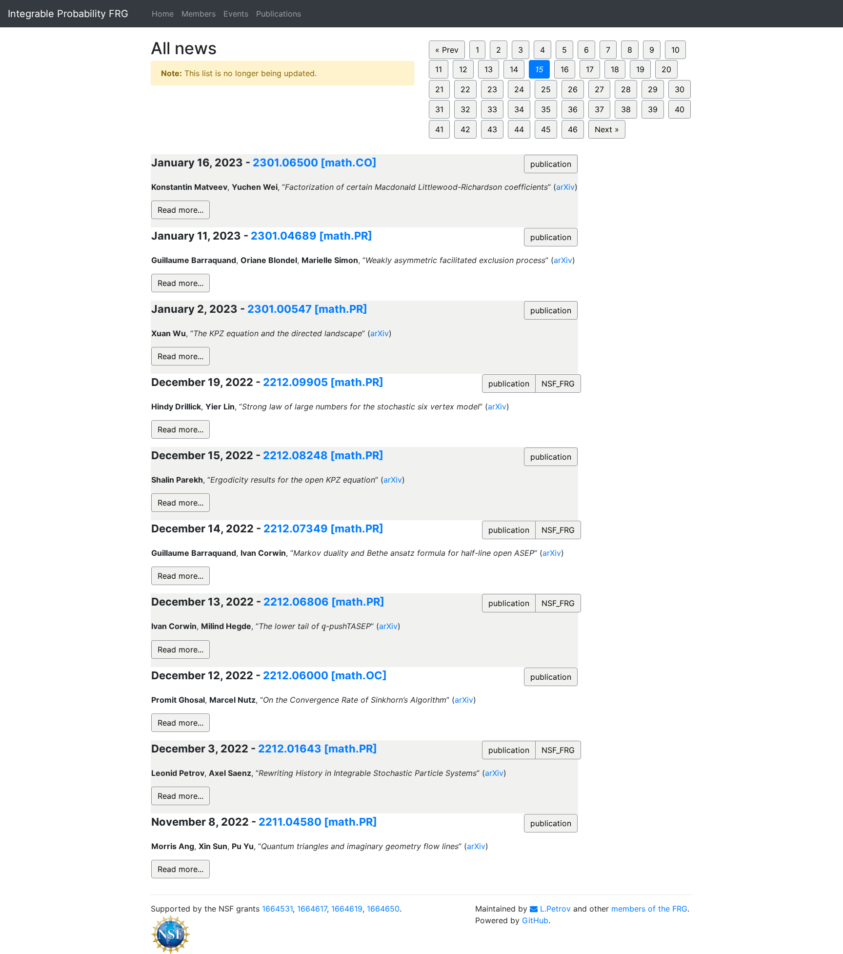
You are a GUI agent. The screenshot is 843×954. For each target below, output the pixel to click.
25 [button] (546, 89)
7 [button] (608, 50)
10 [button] (675, 50)
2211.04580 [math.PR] (318, 821)
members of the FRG (649, 908)
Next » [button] (607, 129)
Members (198, 14)
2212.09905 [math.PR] (323, 382)
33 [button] (492, 109)
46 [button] (573, 129)
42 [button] (465, 129)
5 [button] (564, 50)
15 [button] (539, 69)
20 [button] (666, 69)
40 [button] (679, 109)
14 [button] (514, 69)
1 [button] (477, 50)
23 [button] (492, 89)
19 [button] (640, 69)
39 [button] (653, 109)
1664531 (277, 908)
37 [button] (599, 109)
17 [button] (590, 69)
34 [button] (519, 109)
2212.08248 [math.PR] (323, 455)
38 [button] (626, 109)
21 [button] (439, 89)
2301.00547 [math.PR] (307, 309)
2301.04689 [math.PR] (311, 235)
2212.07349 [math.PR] (323, 528)
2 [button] (498, 50)
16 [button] (565, 69)
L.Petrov (554, 908)
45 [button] (546, 129)
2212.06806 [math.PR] (323, 601)
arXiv (565, 187)
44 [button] (519, 129)
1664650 (383, 908)
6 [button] (586, 50)
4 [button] (542, 50)
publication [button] (550, 164)
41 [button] (439, 129)
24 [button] (519, 89)
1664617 (312, 908)
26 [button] (573, 89)
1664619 (346, 908)
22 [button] (465, 89)
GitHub (535, 920)
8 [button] (629, 50)
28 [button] (626, 89)
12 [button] (463, 69)
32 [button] (465, 109)
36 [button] (573, 109)
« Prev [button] (447, 50)
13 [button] (488, 69)
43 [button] (492, 129)
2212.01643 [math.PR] (317, 748)
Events (235, 14)
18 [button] (615, 69)
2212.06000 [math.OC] (325, 675)
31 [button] (439, 109)
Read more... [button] (180, 210)
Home (163, 14)
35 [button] (546, 109)
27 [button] (599, 89)
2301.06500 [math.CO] (315, 162)
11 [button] (438, 69)
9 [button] (651, 50)
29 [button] (653, 89)
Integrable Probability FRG (68, 14)
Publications (278, 14)
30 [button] (679, 89)
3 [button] (520, 50)
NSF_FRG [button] (558, 383)
